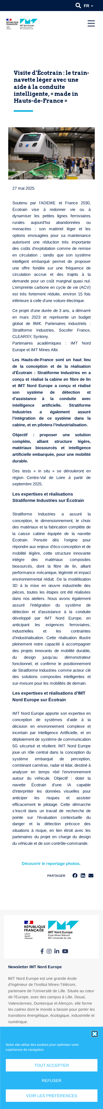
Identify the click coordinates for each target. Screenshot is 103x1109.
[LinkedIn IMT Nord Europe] (56, 951)
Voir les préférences (51, 1095)
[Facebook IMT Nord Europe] (42, 951)
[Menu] (91, 23)
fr (87, 5)
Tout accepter (51, 1065)
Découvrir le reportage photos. (52, 863)
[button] (94, 1034)
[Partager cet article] (90, 875)
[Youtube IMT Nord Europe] (65, 951)
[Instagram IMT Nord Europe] (49, 951)
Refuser (52, 1080)
